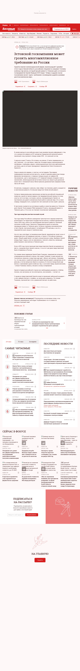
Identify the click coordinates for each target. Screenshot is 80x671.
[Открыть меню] (10, 25)
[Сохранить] (35, 353)
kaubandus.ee (62, 25)
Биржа (63, 446)
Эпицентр (15, 33)
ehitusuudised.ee (34, 25)
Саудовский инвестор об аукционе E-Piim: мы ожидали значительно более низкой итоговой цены (24, 401)
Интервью (15, 397)
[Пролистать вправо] (64, 323)
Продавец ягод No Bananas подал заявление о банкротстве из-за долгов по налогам (23, 357)
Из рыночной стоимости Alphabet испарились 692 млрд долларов (30, 478)
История (66, 33)
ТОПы (60, 33)
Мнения (39, 33)
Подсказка (53, 33)
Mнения (46, 390)
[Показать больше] (68, 25)
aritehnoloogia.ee (53, 25)
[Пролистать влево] (29, 323)
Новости (15, 353)
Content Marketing (67, 472)
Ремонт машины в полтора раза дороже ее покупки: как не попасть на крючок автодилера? (23, 390)
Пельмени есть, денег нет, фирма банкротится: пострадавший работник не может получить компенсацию (10, 454)
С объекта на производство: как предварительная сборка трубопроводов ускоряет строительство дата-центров (46, 323)
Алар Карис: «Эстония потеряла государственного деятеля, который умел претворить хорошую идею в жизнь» (58, 361)
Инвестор (22, 33)
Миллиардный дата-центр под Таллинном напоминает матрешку (68, 452)
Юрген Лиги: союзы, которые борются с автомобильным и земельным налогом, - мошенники (24, 368)
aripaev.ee (16, 25)
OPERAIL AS (17, 42)
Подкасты (46, 33)
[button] (16, 514)
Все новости (6, 33)
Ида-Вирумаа (31, 33)
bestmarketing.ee (24, 25)
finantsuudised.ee (44, 25)
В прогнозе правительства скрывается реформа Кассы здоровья (10, 478)
